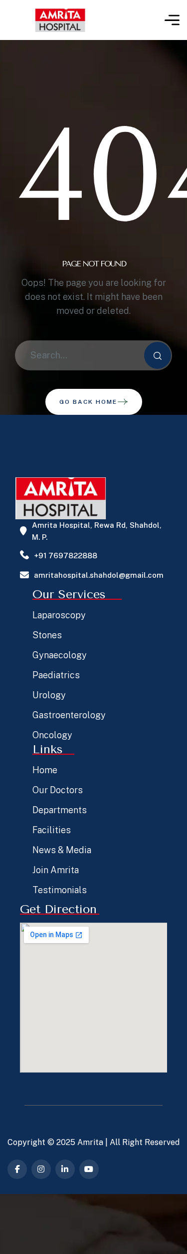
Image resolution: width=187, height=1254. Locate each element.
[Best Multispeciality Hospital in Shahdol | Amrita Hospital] (60, 20)
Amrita (90, 1142)
